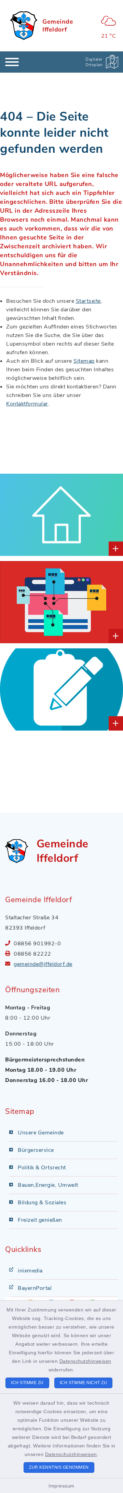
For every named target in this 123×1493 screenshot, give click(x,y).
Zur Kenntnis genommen (59, 1467)
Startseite (88, 301)
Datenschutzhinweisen (85, 1361)
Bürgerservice (36, 1150)
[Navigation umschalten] (12, 62)
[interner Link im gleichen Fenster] (20, 515)
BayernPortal (35, 1288)
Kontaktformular (27, 404)
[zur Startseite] (23, 25)
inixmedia (30, 1270)
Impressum (61, 1486)
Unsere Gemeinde (41, 1132)
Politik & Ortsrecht (42, 1167)
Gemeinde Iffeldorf (57, 26)
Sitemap (84, 361)
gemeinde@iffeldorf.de (43, 964)
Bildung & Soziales (42, 1202)
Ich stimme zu (27, 1382)
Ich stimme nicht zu (83, 1382)
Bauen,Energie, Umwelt (48, 1185)
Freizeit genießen (40, 1220)
